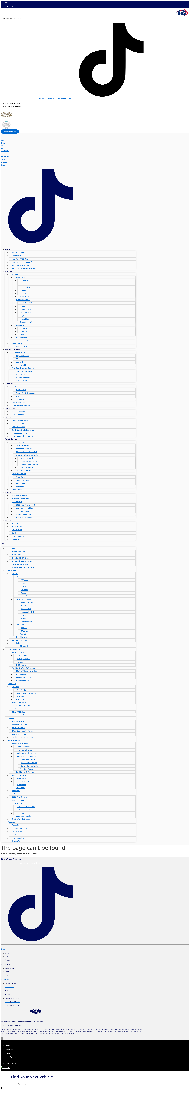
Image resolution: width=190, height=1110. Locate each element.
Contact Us (16, 539)
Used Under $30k (18, 402)
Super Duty (24, 296)
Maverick (23, 290)
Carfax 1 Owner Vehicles (21, 405)
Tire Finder (20, 486)
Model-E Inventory (23, 378)
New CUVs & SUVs (23, 300)
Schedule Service (22, 445)
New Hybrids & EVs (12, 349)
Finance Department (20, 420)
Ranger (23, 294)
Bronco (23, 306)
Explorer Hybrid (22, 356)
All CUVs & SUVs (26, 303)
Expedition (24, 319)
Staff (14, 533)
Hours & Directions (19, 526)
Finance (8, 417)
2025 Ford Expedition (24, 508)
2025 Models (17, 502)
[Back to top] (2, 1039)
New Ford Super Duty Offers (23, 262)
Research (8, 492)
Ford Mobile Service (24, 449)
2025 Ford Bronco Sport (25, 505)
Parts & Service (11, 439)
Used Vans (20, 396)
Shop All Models (18, 411)
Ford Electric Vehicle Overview (23, 368)
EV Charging (20, 374)
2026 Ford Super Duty (20, 498)
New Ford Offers (18, 252)
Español (5, 2)
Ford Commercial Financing (22, 436)
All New (15, 274)
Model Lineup (17, 344)
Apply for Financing (19, 423)
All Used (15, 387)
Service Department (20, 442)
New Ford (8, 271)
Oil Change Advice (27, 458)
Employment (17, 530)
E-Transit (23, 332)
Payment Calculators (20, 433)
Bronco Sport (25, 309)
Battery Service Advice (29, 465)
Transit (23, 335)
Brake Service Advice (28, 461)
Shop (3, 949)
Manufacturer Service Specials (23, 268)
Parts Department (19, 474)
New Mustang (21, 337)
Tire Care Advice (26, 467)
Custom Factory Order (20, 341)
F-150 (22, 284)
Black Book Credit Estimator (23, 430)
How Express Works (19, 414)
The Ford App (17, 489)
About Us (8, 520)
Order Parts (20, 477)
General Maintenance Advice (27, 455)
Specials (8, 249)
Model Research (22, 346)
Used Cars (9, 383)
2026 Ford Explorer (19, 495)
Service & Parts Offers (20, 265)
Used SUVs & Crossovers (25, 393)
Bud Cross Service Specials (26, 452)
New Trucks (20, 277)
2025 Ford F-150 (22, 511)
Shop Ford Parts (22, 480)
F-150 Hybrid (25, 287)
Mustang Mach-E (27, 312)
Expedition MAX (26, 322)
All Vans (23, 328)
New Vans (20, 325)
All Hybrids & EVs (18, 352)
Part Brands (20, 483)
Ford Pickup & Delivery (25, 470)
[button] (10, 131)
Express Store (10, 408)
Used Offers (16, 256)
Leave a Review (18, 536)
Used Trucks (21, 390)
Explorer (23, 316)
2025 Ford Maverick (23, 514)
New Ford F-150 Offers (20, 259)
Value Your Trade (18, 427)
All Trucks (24, 281)
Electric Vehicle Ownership (26, 371)
